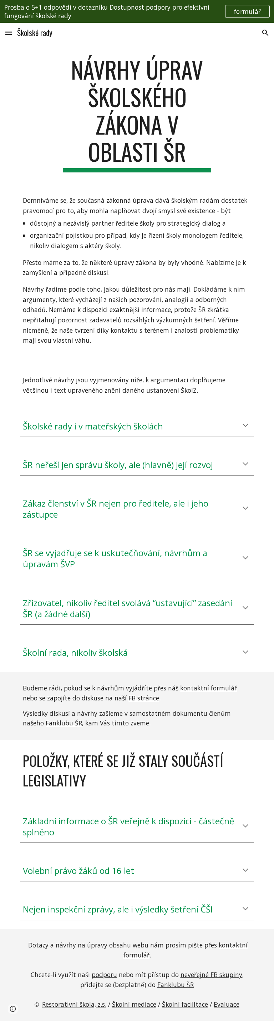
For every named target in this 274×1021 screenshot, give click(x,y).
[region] (137, 11)
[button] (8, 32)
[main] (137, 114)
